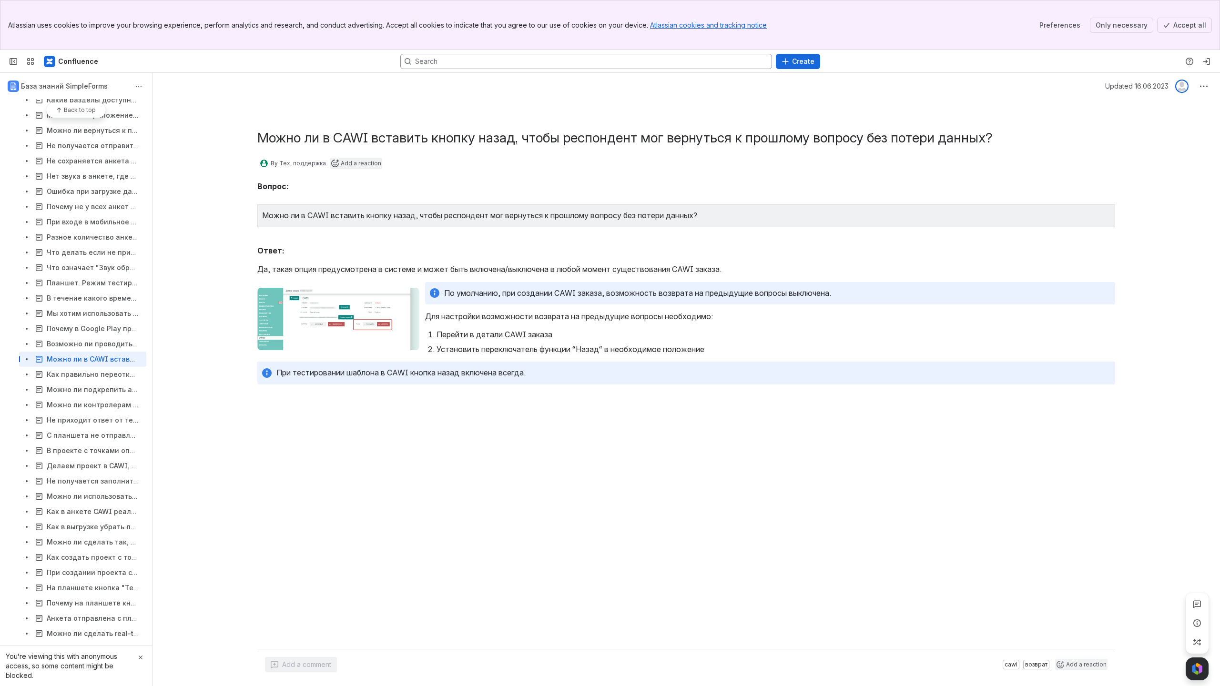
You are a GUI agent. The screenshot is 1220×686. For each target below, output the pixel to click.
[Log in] (1206, 61)
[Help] (1189, 61)
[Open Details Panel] (1197, 623)
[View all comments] (1197, 604)
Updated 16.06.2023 (1137, 86)
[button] (1105, 214)
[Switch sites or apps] (30, 61)
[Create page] (1197, 642)
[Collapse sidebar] (13, 61)
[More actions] (138, 86)
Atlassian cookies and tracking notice (708, 25)
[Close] (140, 657)
